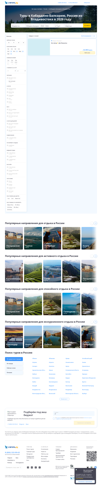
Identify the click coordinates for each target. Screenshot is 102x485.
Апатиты (51, 366)
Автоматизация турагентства (60, 456)
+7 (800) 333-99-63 (12, 424)
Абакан (34, 358)
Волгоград (85, 389)
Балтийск (68, 374)
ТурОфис (58, 453)
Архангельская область (39, 370)
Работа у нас (44, 454)
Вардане (51, 385)
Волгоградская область (39, 393)
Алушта (51, 362)
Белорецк (52, 378)
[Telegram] (28, 467)
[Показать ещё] (95, 223)
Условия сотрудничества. (28, 476)
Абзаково (52, 358)
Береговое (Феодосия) (89, 378)
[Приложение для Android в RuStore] (95, 467)
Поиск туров (30, 449)
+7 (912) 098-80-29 (72, 2)
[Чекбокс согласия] (54, 418)
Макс (27, 424)
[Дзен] (39, 467)
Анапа (84, 362)
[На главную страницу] (12, 3)
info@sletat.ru (11, 460)
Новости (43, 451)
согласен (58, 417)
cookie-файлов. (79, 478)
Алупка (34, 362)
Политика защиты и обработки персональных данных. (46, 476)
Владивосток (36, 389)
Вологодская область (72, 393)
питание (9, 372)
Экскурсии (29, 454)
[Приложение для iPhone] (87, 467)
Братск (84, 382)
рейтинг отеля (11, 368)
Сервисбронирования (60, 449)
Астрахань (85, 370)
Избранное (87, 2)
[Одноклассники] (35, 467)
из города (10, 363)
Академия (73, 451)
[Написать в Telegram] (80, 2)
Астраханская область (72, 370)
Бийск (34, 382)
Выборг (84, 393)
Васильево (69, 385)
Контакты (44, 459)
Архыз (51, 370)
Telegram (21, 424)
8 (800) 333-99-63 (62, 2)
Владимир (69, 389)
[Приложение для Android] (91, 467)
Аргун (67, 366)
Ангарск (34, 366)
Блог (28, 460)
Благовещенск (53, 382)
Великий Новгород (88, 385)
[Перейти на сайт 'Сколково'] (72, 467)
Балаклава (52, 374)
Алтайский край (87, 358)
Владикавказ (53, 389)
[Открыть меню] (92, 2)
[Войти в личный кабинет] (96, 2)
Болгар (68, 382)
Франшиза (73, 449)
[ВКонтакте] (31, 467)
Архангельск (86, 366)
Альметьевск (70, 362)
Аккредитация (45, 461)
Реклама (72, 459)
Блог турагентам (75, 454)
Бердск (68, 378)
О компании (44, 449)
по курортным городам (14, 359)
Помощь (9, 462)
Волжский (52, 393)
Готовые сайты (60, 459)
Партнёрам (73, 456)
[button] (18, 25)
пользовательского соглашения (52, 475)
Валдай (34, 385)
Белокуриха (36, 378)
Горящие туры (31, 451)
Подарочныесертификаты (30, 457)
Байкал (34, 374)
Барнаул (84, 374)
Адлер (67, 358)
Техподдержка (20, 462)
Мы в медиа (44, 456)
